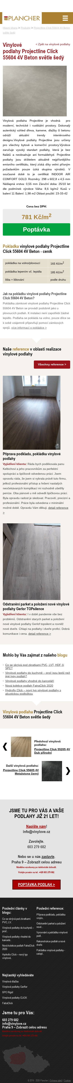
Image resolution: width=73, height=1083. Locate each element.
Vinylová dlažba (10, 981)
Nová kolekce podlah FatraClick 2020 (29, 685)
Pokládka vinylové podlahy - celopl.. (50, 951)
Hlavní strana (10, 28)
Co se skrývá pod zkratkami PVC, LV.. (16, 920)
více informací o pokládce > (29, 327)
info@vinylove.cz (36, 831)
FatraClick (7, 1003)
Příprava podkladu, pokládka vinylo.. (50, 916)
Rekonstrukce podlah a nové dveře (50, 942)
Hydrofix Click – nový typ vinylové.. (15, 956)
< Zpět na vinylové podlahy (53, 44)
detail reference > (39, 633)
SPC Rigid (7, 992)
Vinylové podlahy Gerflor (14, 986)
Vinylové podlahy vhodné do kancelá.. (16, 938)
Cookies (67, 1080)
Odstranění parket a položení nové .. (50, 925)
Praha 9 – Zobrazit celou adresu (37, 862)
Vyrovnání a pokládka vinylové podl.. (52, 934)
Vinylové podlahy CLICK (14, 997)
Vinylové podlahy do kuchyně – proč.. (18, 929)
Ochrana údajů (56, 1080)
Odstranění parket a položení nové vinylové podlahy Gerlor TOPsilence (36, 606)
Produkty (25, 28)
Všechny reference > (52, 364)
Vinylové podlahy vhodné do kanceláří (29, 681)
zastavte (48, 856)
